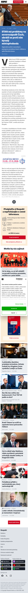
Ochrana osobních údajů (7, 552)
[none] (25, 23)
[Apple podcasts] (19, 561)
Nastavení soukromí (6, 555)
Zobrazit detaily (19, 304)
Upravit (13, 312)
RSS (2, 547)
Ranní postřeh (7, 508)
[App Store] (6, 561)
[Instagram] (11, 577)
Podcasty (6, 390)
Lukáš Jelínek (5, 515)
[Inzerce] (14, 160)
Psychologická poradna (7, 269)
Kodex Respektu (5, 539)
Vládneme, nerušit (12, 390)
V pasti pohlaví (5, 420)
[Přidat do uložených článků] (24, 264)
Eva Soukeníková (6, 399)
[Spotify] (19, 568)
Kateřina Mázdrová (6, 489)
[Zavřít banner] (25, 279)
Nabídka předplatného (7, 541)
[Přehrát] (21, 264)
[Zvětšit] (14, 15)
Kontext (3, 28)
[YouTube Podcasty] (19, 565)
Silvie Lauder (5, 429)
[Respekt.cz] (4, 2)
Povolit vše (14, 308)
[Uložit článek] (17, 23)
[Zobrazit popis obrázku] (21, 23)
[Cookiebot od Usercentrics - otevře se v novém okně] (16, 279)
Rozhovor (4, 479)
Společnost (4, 360)
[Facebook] (2, 577)
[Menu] (26, 2)
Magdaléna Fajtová (6, 371)
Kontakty (3, 536)
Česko (3, 449)
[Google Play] (6, 565)
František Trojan (13, 399)
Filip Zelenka (4, 54)
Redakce (3, 533)
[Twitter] (6, 577)
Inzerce (3, 544)
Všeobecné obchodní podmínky (9, 549)
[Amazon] (6, 568)
